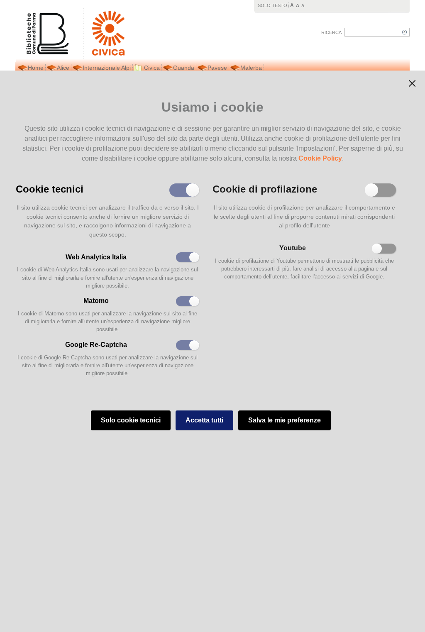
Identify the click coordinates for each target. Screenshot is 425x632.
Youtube (292, 247)
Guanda (183, 67)
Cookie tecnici (49, 188)
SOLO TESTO (272, 5)
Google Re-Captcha (96, 344)
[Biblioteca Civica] (104, 33)
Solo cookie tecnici (131, 420)
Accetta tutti (204, 420)
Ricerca (331, 32)
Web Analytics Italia (96, 257)
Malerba (251, 67)
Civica (152, 67)
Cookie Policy (320, 158)
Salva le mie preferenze (284, 420)
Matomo (96, 300)
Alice (63, 67)
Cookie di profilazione (264, 188)
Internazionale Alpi (107, 67)
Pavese (217, 67)
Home (36, 67)
